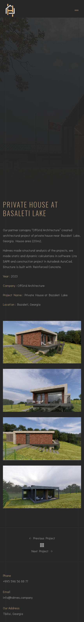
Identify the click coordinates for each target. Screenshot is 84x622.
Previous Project (43, 538)
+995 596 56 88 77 (15, 581)
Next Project (40, 551)
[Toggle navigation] (76, 10)
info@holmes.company (18, 597)
